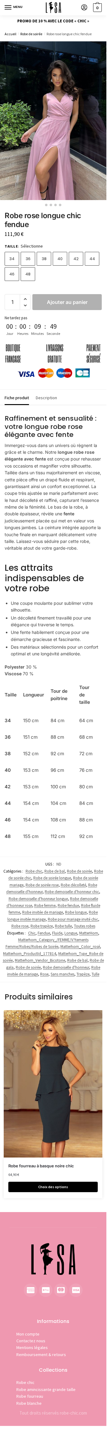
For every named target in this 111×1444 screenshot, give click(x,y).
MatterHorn (88, 933)
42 (76, 259)
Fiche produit (17, 397)
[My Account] (84, 8)
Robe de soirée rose (42, 885)
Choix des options (53, 1186)
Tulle (95, 974)
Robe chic (34, 871)
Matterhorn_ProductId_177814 (29, 953)
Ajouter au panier (67, 302)
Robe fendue (68, 905)
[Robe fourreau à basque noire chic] (53, 1083)
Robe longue (76, 912)
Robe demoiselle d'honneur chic (72, 891)
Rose (44, 974)
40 (60, 259)
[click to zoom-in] (53, 120)
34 (11, 259)
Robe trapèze (42, 926)
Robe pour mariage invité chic (73, 919)
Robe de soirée (31, 34)
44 (92, 259)
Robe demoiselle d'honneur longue (38, 898)
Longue (70, 933)
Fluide (57, 933)
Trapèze (82, 974)
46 (11, 274)
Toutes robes (84, 926)
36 (28, 259)
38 (44, 259)
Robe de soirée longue (52, 878)
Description (46, 397)
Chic (31, 933)
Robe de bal (54, 871)
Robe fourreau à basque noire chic (41, 1165)
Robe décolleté (73, 885)
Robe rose (19, 926)
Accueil (10, 34)
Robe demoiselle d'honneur (66, 967)
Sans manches (62, 974)
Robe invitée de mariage (42, 912)
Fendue (44, 933)
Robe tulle (63, 926)
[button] (25, 299)
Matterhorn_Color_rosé (80, 946)
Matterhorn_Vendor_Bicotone (40, 960)
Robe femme (45, 905)
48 (28, 274)
